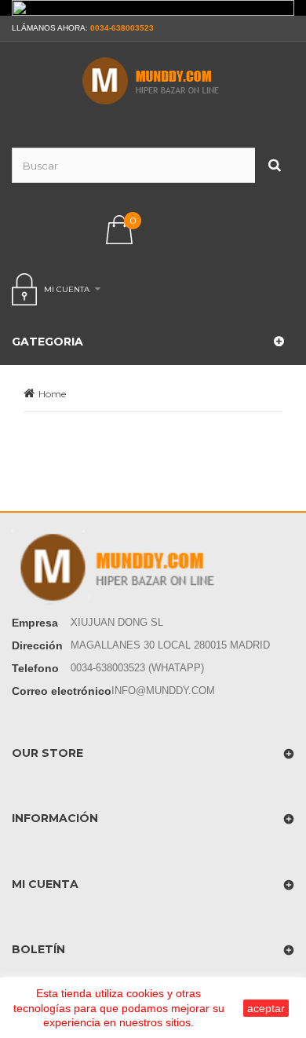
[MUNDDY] (153, 80)
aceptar (266, 1008)
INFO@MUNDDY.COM (163, 690)
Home (52, 394)
